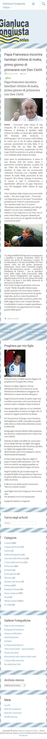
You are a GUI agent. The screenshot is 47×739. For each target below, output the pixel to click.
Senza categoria (11, 593)
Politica (7, 585)
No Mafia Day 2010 (12, 664)
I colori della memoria (14, 562)
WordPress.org (10, 717)
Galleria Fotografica (12, 554)
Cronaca (7, 543)
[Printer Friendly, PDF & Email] (8, 79)
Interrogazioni (10, 574)
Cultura (7, 551)
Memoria (8, 578)
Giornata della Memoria (14, 558)
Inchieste (8, 570)
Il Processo (9, 566)
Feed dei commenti (12, 713)
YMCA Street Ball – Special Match (19, 649)
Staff (24, 74)
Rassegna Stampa (12, 589)
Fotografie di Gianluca (14, 629)
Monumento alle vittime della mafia (20, 656)
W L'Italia (8, 605)
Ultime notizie (13, 319)
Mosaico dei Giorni (12, 581)
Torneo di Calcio (11, 653)
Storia (6, 597)
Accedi (7, 705)
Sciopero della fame (13, 633)
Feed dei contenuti (12, 709)
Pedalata (8, 641)
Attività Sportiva (11, 637)
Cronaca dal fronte (12, 547)
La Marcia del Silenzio (14, 645)
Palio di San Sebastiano (14, 626)
